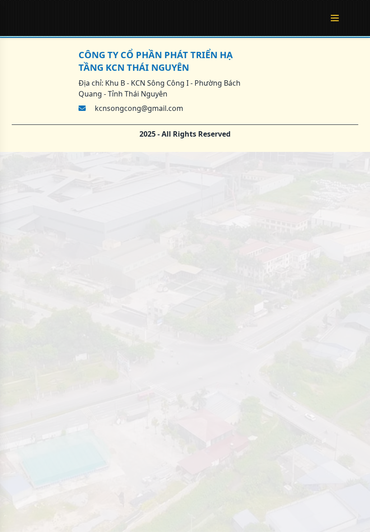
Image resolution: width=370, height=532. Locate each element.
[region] (185, 266)
